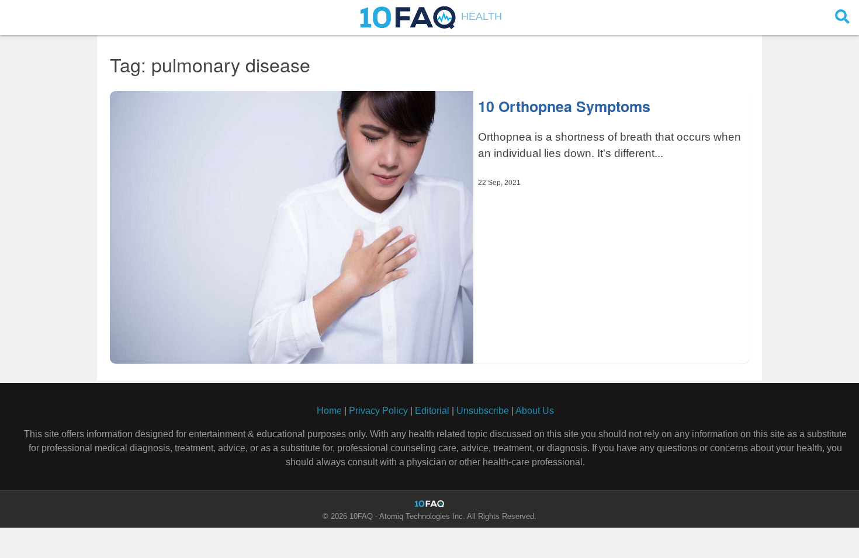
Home (329, 411)
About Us (534, 411)
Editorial (432, 411)
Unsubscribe (482, 411)
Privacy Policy (378, 411)
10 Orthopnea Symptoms (564, 106)
